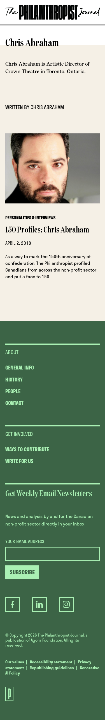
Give (22, 24)
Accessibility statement (51, 662)
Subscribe (50, 24)
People (12, 391)
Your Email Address (24, 541)
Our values (14, 662)
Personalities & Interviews (30, 217)
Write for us (19, 461)
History (14, 379)
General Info (19, 367)
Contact (14, 403)
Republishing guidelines (52, 668)
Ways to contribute (27, 449)
